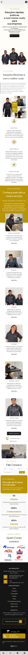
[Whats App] (10, 653)
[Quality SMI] (14, 646)
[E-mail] (17, 653)
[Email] (5, 581)
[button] (26, 2)
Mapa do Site (14, 606)
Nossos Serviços (14, 35)
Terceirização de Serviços (14, 601)
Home (14, 588)
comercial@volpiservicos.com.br (16, 582)
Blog (14, 598)
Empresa (14, 591)
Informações (14, 593)
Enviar (21, 472)
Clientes (14, 596)
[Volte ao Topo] (24, 653)
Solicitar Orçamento (14, 433)
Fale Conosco (14, 604)
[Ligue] (3, 653)
